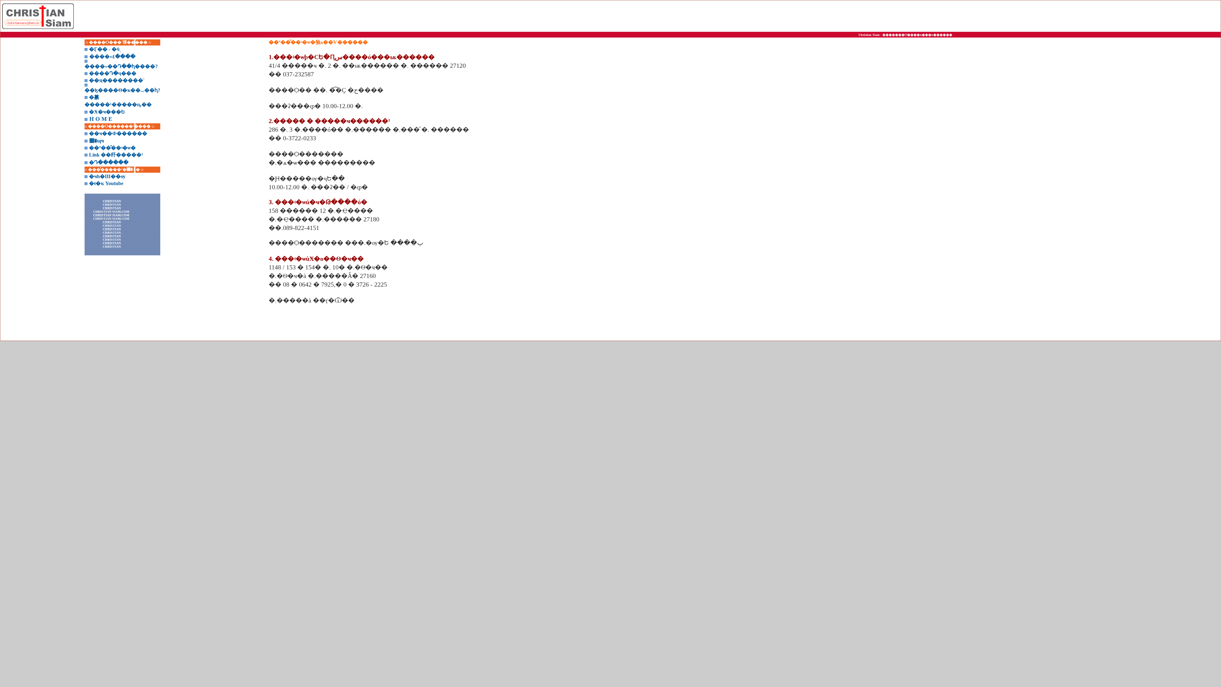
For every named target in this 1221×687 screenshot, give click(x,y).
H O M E (100, 119)
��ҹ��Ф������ (118, 133)
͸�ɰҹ (96, 140)
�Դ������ (108, 162)
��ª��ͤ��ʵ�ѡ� (112, 147)
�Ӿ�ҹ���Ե (107, 111)
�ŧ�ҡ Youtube (106, 183)
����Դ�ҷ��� (112, 73)
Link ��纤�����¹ (116, 154)
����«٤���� (112, 56)
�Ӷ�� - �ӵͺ (104, 49)
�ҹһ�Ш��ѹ (107, 176)
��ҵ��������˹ (117, 80)
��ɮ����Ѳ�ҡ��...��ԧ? (122, 90)
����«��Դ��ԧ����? (121, 66)
